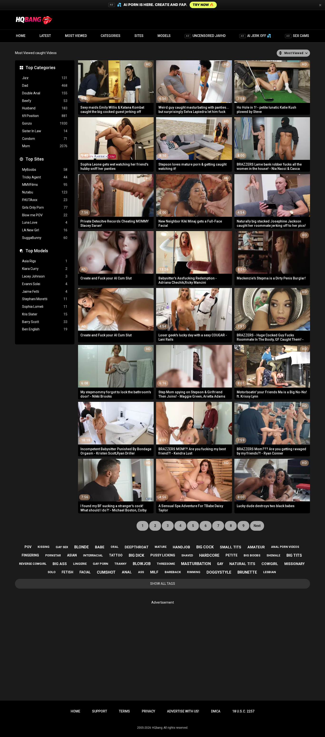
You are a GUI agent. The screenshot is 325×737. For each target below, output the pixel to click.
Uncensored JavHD (206, 36)
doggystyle (219, 572)
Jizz (44, 78)
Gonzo (44, 123)
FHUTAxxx (44, 200)
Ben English (44, 329)
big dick (136, 555)
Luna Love (44, 222)
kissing (43, 547)
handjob (181, 547)
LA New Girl (44, 230)
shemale (273, 555)
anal (127, 572)
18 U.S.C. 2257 (243, 711)
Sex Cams (297, 36)
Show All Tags (162, 584)
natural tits (242, 564)
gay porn (100, 563)
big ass (60, 564)
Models (164, 36)
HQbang (157, 727)
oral (114, 547)
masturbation (196, 563)
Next (257, 526)
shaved (187, 555)
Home (20, 36)
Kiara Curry (44, 269)
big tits (294, 555)
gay (220, 564)
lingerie (80, 563)
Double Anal (44, 93)
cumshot (106, 572)
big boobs (252, 555)
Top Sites (34, 159)
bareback (173, 572)
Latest (45, 36)
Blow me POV (44, 215)
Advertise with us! (183, 711)
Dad (44, 85)
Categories (110, 36)
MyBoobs (44, 170)
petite (231, 555)
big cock (205, 547)
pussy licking (162, 555)
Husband (44, 108)
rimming (193, 572)
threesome (166, 563)
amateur (256, 547)
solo (51, 572)
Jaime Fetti (44, 291)
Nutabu (44, 192)
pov (28, 547)
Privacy (148, 711)
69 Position (44, 116)
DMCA (215, 711)
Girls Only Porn (44, 207)
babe (99, 547)
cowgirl (269, 564)
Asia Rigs (44, 261)
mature (161, 547)
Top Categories (40, 67)
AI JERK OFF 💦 (256, 36)
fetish (67, 572)
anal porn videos (285, 547)
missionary (294, 564)
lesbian (269, 572)
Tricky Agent (44, 177)
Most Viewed (76, 36)
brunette (247, 572)
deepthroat (136, 547)
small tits (230, 547)
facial (85, 572)
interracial (93, 555)
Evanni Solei (44, 284)
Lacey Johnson (44, 276)
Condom (44, 139)
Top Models (36, 250)
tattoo (116, 555)
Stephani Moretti (44, 299)
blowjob (142, 563)
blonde (81, 547)
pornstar (53, 555)
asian (72, 555)
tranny (120, 563)
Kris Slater (44, 314)
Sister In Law (44, 131)
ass (141, 572)
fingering (30, 555)
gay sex (62, 547)
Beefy (44, 101)
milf (154, 572)
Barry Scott (44, 322)
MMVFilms (44, 185)
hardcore (209, 555)
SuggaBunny (44, 238)
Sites (138, 36)
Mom (44, 146)
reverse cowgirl (32, 563)
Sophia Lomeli (44, 306)
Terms (124, 711)
